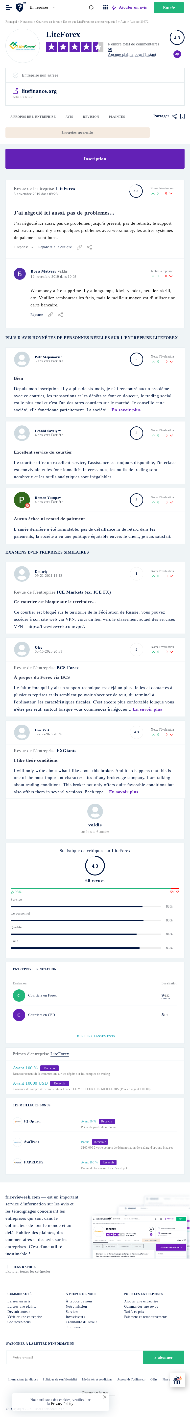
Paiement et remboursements (145, 1317)
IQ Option (32, 1121)
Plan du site (170, 1379)
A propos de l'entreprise (33, 117)
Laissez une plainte (21, 1306)
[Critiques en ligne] (21, 7)
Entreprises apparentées (78, 132)
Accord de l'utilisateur (131, 1379)
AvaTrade (31, 1142)
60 (110, 49)
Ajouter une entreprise (141, 1301)
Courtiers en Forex (42, 995)
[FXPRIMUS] (17, 1162)
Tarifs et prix (134, 1312)
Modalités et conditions (97, 1379)
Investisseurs (75, 1317)
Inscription (95, 158)
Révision (91, 117)
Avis (69, 117)
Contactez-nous (18, 1322)
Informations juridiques (23, 1379)
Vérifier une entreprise (24, 1317)
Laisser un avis (18, 1301)
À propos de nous (79, 1301)
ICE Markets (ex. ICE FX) (84, 592)
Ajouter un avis (133, 7)
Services (72, 1312)
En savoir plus (126, 409)
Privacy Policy (62, 1404)
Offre (154, 1379)
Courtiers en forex (48, 21)
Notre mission (76, 1306)
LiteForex (65, 188)
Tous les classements (95, 1036)
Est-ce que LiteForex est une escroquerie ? (90, 21)
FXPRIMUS (33, 1162)
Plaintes (117, 117)
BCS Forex (68, 667)
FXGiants (66, 750)
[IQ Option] (17, 1121)
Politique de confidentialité (60, 1379)
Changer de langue (95, 1392)
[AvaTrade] (17, 1142)
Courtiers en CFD (41, 1015)
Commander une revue (141, 1306)
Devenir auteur (18, 1312)
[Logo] (22, 46)
